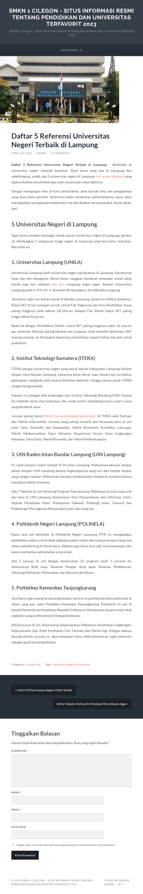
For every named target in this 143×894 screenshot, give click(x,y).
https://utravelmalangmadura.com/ (70, 416)
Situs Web (18, 826)
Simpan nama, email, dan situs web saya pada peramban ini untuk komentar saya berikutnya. (66, 844)
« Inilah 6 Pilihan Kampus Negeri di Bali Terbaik (43, 690)
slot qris (58, 284)
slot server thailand (109, 176)
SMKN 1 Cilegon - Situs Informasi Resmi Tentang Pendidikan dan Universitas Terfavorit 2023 (71, 17)
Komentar (19, 750)
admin (41, 153)
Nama (16, 792)
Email (16, 809)
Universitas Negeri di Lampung (71, 664)
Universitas (33, 664)
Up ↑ (120, 884)
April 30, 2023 (21, 153)
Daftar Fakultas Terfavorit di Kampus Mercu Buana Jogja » (92, 703)
